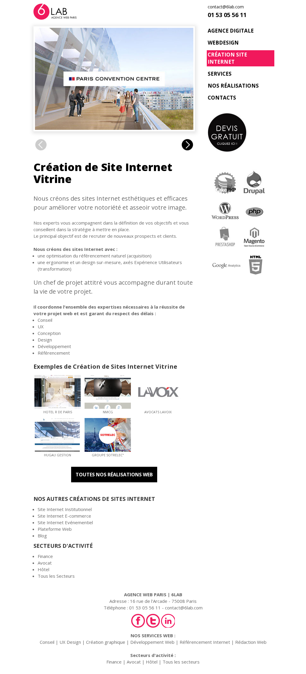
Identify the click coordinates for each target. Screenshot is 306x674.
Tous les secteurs (181, 662)
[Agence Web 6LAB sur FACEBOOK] (138, 621)
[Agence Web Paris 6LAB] (54, 16)
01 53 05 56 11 (227, 15)
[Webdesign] (40, 149)
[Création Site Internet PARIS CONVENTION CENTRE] (114, 126)
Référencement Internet (205, 642)
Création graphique (105, 642)
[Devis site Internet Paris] (240, 133)
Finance (45, 556)
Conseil (47, 642)
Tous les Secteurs (56, 576)
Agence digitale (231, 30)
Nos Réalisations (233, 85)
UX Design (70, 642)
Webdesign (223, 42)
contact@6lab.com (226, 7)
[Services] (187, 149)
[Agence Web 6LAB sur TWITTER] (153, 621)
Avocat (45, 563)
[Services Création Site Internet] (240, 225)
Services (220, 73)
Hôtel (43, 569)
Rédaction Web (251, 642)
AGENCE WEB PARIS (145, 594)
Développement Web (152, 642)
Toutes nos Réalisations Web (114, 474)
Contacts (222, 97)
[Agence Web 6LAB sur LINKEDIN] (168, 621)
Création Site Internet (227, 58)
